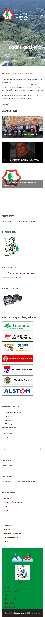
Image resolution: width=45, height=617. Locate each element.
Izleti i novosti (10, 607)
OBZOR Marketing (33, 613)
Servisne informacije (11, 538)
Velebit (7, 595)
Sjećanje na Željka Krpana (13, 502)
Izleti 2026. (8, 530)
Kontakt (7, 541)
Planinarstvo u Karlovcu (12, 534)
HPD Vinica (8, 424)
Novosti (30, 73)
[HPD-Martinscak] (15, 28)
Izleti (5, 506)
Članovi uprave (9, 526)
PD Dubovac (8, 416)
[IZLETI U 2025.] (12, 257)
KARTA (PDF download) (12, 277)
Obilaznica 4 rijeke (12, 591)
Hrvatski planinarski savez (13, 412)
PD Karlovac (8, 420)
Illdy (11, 613)
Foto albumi (9, 603)
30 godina (7, 498)
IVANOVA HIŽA (11, 599)
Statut (6, 522)
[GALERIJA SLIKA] (12, 307)
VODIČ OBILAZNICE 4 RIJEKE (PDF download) (21, 273)
